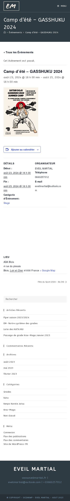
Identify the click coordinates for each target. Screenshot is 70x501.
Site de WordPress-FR (16, 444)
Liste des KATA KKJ (14, 329)
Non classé (9, 415)
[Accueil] (5, 32)
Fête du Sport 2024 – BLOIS (51, 281)
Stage (7, 203)
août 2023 (9, 362)
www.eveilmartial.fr (34, 477)
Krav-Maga (9, 410)
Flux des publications (15, 436)
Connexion (9, 432)
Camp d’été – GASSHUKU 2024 (41, 32)
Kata (6, 398)
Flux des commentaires (16, 440)
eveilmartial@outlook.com (24, 482)
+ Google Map (47, 270)
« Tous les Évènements (19, 52)
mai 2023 (9, 368)
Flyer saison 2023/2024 (16, 317)
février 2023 (10, 374)
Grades (7, 392)
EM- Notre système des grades (21, 323)
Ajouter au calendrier (22, 149)
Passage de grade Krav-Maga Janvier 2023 (27, 335)
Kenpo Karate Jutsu (14, 403)
